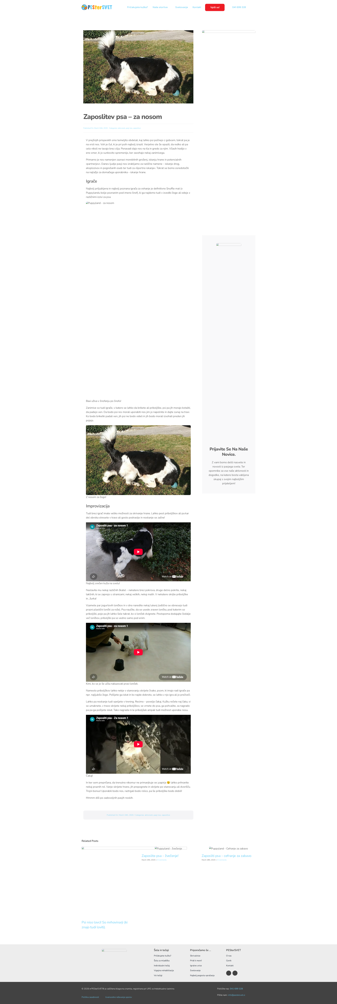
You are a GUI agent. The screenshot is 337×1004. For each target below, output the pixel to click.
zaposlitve (137, 128)
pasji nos (129, 128)
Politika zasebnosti (90, 997)
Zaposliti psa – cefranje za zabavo (226, 855)
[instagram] (234, 973)
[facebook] (228, 973)
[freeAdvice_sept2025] (228, 31)
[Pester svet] (97, 5)
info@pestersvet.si (236, 995)
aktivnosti (121, 128)
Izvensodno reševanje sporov (118, 997)
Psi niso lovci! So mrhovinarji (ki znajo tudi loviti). (105, 924)
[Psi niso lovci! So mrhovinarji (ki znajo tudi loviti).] (134, 882)
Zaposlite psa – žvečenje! (160, 855)
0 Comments (162, 860)
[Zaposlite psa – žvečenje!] (168, 848)
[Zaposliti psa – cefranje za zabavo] (228, 848)
